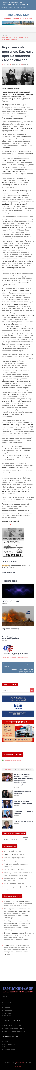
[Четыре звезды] (7, 566)
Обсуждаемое (26, 769)
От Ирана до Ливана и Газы (18, 2)
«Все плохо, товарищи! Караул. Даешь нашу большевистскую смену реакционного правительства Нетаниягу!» (17, 913)
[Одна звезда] (3, 566)
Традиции (8, 1010)
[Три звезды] (6, 566)
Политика (7, 1005)
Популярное (8, 769)
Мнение (25, 64)
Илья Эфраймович (11, 909)
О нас (4, 4)
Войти (17, 7)
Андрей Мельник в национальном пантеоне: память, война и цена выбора (18, 903)
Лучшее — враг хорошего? (14, 858)
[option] (21, 2)
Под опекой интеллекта (23, 821)
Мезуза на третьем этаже (14, 869)
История (7, 1013)
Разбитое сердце (11, 861)
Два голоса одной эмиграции (16, 854)
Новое (16, 769)
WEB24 (18, 1066)
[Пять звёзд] (9, 566)
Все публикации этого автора (15, 658)
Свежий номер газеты (13, 755)
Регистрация (8, 7)
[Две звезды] (4, 566)
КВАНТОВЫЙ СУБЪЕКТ (11, 601)
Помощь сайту (9, 1050)
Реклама (22, 4)
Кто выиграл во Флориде (14, 884)
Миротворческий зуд (10, 629)
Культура (7, 1016)
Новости (7, 1002)
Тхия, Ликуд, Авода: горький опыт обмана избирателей (15, 638)
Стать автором (12, 4)
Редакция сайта (16, 64)
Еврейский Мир (18, 15)
